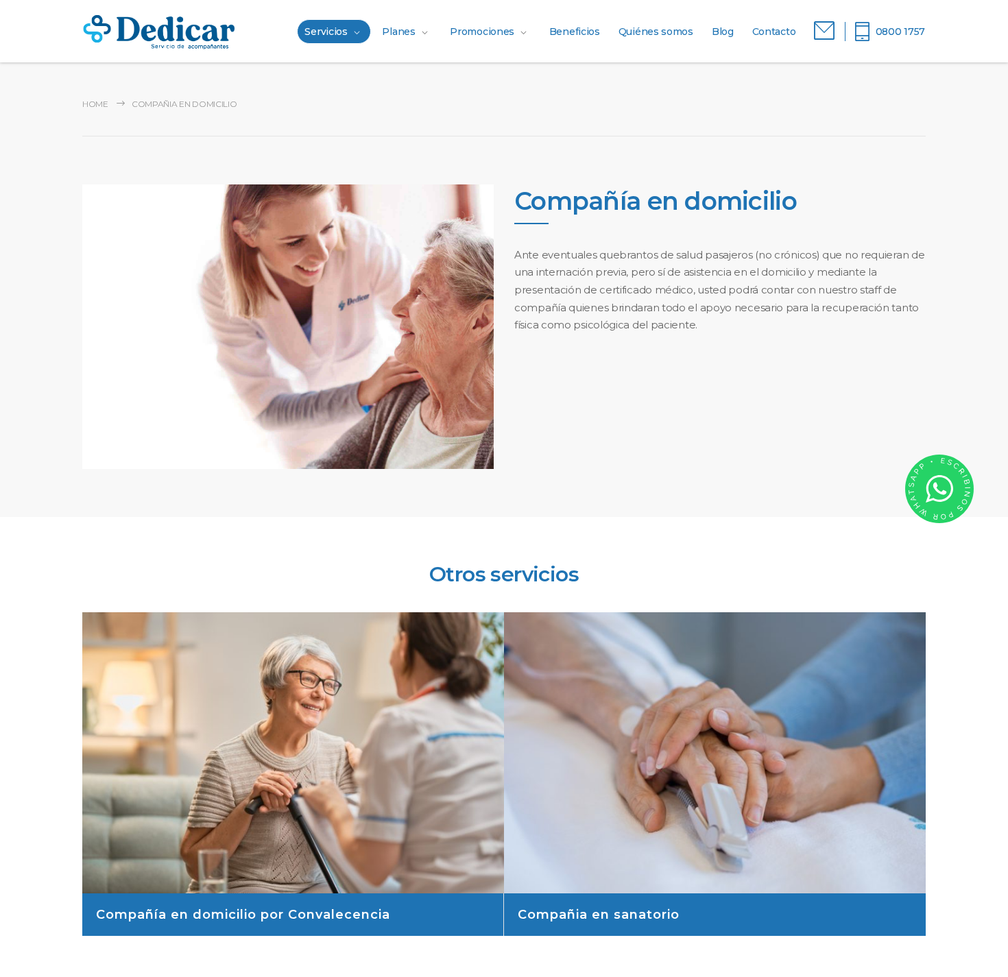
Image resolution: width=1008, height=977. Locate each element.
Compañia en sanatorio (599, 914)
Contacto (774, 31)
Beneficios (574, 31)
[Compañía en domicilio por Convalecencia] (293, 752)
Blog (723, 31)
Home (95, 104)
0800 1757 (900, 31)
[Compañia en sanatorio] (715, 752)
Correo (824, 31)
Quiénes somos (656, 31)
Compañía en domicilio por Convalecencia (243, 914)
